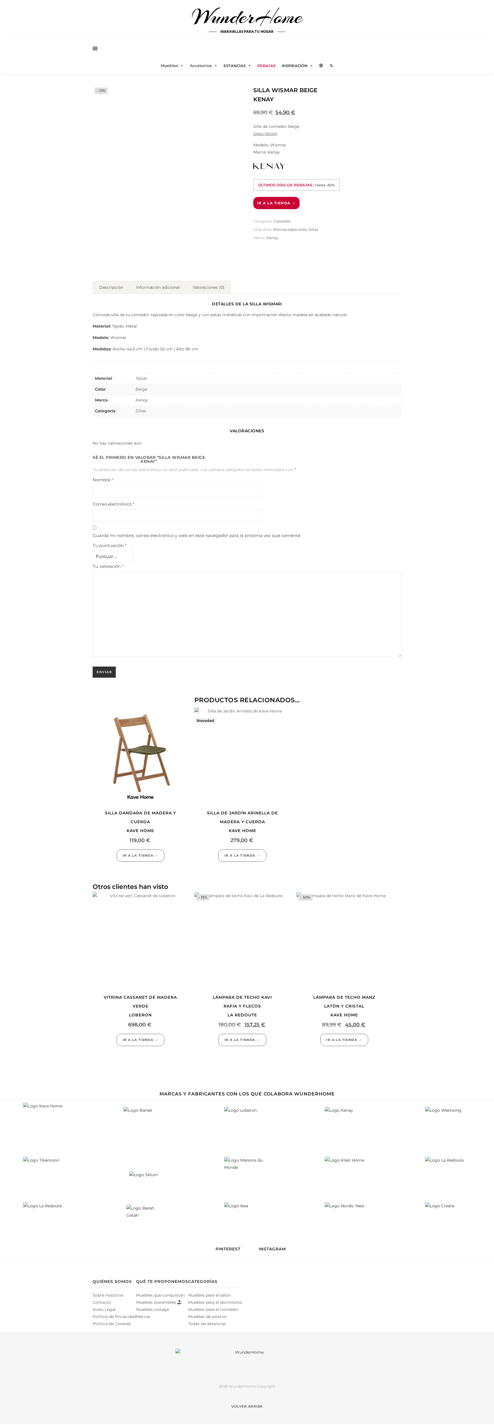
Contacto (102, 1302)
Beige (141, 389)
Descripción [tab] (111, 287)
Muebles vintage (152, 1309)
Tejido (141, 378)
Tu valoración (108, 566)
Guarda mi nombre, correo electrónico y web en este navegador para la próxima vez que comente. (197, 535)
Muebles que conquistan (160, 1295)
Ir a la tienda (273, 203)
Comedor (282, 221)
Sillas (313, 229)
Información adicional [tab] (158, 287)
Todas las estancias (207, 1323)
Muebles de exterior (207, 1316)
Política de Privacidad (114, 1316)
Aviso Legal (104, 1309)
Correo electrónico (113, 504)
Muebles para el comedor (213, 1309)
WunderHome (247, 16)
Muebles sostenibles (156, 1302)
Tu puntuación (110, 545)
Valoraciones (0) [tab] (208, 287)
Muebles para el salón (209, 1295)
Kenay (272, 237)
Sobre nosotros (108, 1295)
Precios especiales (290, 229)
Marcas (143, 1316)
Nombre (103, 480)
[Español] (321, 65)
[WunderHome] (247, 1361)
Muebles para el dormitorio (215, 1302)
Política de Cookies (112, 1323)
